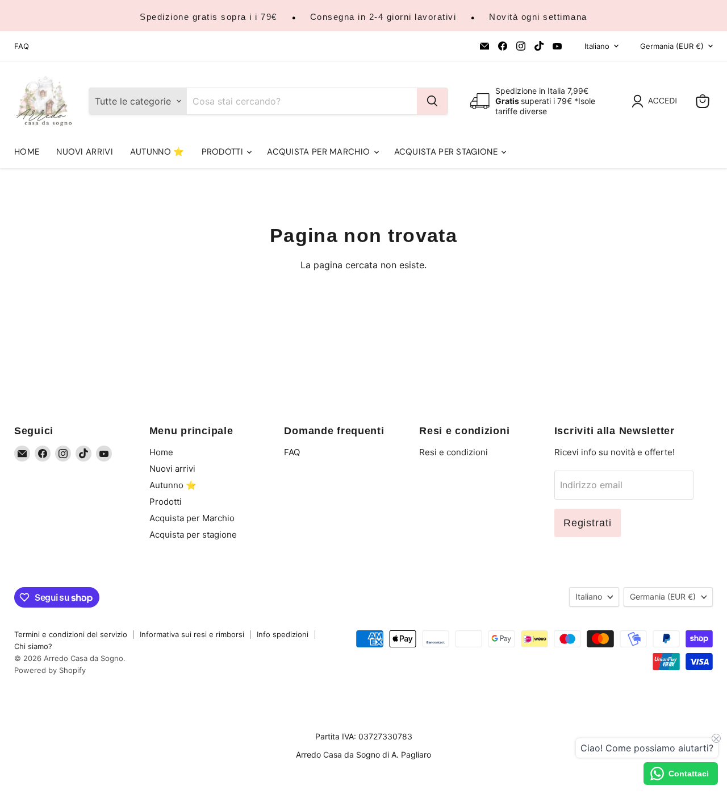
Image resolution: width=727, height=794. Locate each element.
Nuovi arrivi (84, 151)
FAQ (21, 46)
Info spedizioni (282, 634)
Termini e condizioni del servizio (70, 634)
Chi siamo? (33, 646)
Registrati (587, 523)
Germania (672, 46)
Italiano (596, 46)
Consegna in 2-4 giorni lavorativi (383, 17)
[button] (657, 101)
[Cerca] (432, 101)
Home (26, 151)
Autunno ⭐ (157, 151)
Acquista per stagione (447, 151)
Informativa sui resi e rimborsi (192, 634)
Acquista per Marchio (319, 151)
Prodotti (224, 151)
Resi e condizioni (453, 452)
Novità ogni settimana (538, 17)
